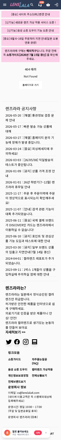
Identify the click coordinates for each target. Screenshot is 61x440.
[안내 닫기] (46, 433)
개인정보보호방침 (18, 375)
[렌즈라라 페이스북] (17, 341)
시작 (38, 432)
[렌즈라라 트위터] (8, 341)
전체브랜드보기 (17, 381)
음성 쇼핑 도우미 (17, 369)
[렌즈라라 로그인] (56, 5)
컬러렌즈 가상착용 (42, 369)
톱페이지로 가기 (31, 85)
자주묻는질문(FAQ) (39, 361)
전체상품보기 (39, 375)
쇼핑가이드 (14, 359)
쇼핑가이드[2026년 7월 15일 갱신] (26, 55)
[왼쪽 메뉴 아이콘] (5, 5)
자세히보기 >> (15, 331)
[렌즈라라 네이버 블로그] (34, 341)
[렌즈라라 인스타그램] (25, 341)
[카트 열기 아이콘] (48, 5)
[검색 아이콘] (32, 5)
